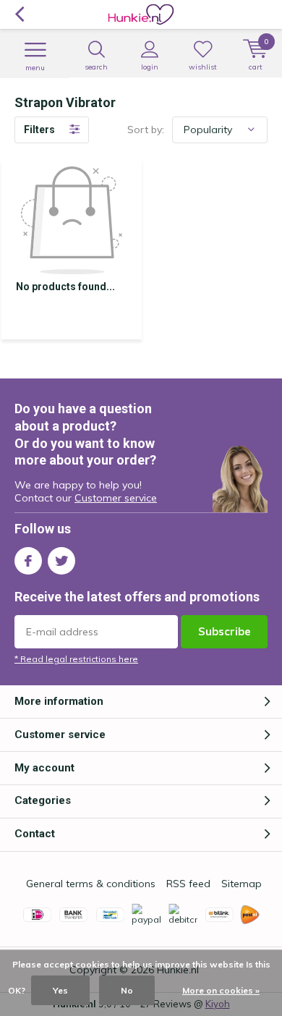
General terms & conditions (90, 883)
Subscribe (224, 631)
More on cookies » (221, 990)
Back (19, 14)
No (127, 990)
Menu (35, 67)
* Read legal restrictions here (76, 658)
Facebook (28, 561)
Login (149, 67)
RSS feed (188, 883)
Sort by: (145, 129)
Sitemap (241, 883)
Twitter (61, 561)
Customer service (115, 497)
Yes (60, 990)
